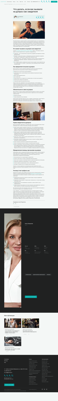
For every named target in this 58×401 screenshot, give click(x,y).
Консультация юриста (32, 382)
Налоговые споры (31, 363)
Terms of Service (23, 390)
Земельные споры (44, 373)
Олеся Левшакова (20, 16)
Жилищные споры (44, 374)
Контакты (6, 360)
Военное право (44, 380)
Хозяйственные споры (32, 366)
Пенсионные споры (45, 367)
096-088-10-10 (8, 370)
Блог (5, 362)
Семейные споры (44, 362)
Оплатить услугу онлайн (9, 384)
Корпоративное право (32, 367)
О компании (6, 359)
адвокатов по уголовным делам (36, 173)
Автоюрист (43, 377)
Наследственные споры (45, 363)
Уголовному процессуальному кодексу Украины (24, 50)
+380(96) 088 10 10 (35, 1)
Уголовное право (16, 206)
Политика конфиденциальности (33, 389)
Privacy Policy (18, 390)
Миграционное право (45, 381)
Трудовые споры (31, 369)
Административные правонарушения (34, 370)
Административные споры (46, 366)
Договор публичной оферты (33, 384)
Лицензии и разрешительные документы (33, 374)
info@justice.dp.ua (9, 372)
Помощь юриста (31, 381)
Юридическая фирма (32, 378)
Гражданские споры (45, 370)
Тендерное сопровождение (33, 362)
